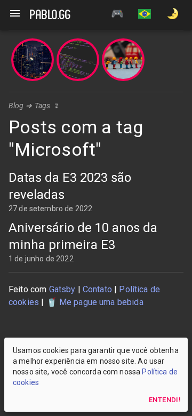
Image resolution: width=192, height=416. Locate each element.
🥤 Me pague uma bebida (94, 302)
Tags (43, 105)
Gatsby (62, 289)
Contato (97, 289)
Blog (16, 105)
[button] (144, 15)
